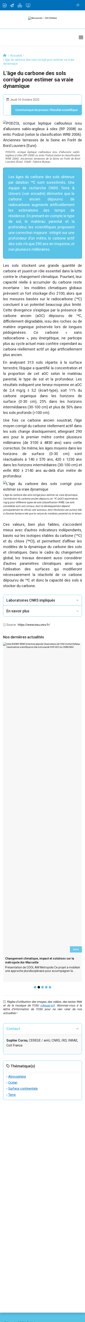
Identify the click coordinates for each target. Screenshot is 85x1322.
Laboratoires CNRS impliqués (30, 600)
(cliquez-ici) (47, 1005)
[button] (35, 987)
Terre (12, 1095)
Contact (13, 1028)
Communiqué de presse (31, 110)
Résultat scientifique (64, 110)
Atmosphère (17, 1077)
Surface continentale (23, 1089)
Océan (12, 1083)
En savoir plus (17, 611)
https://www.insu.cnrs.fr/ (34, 624)
